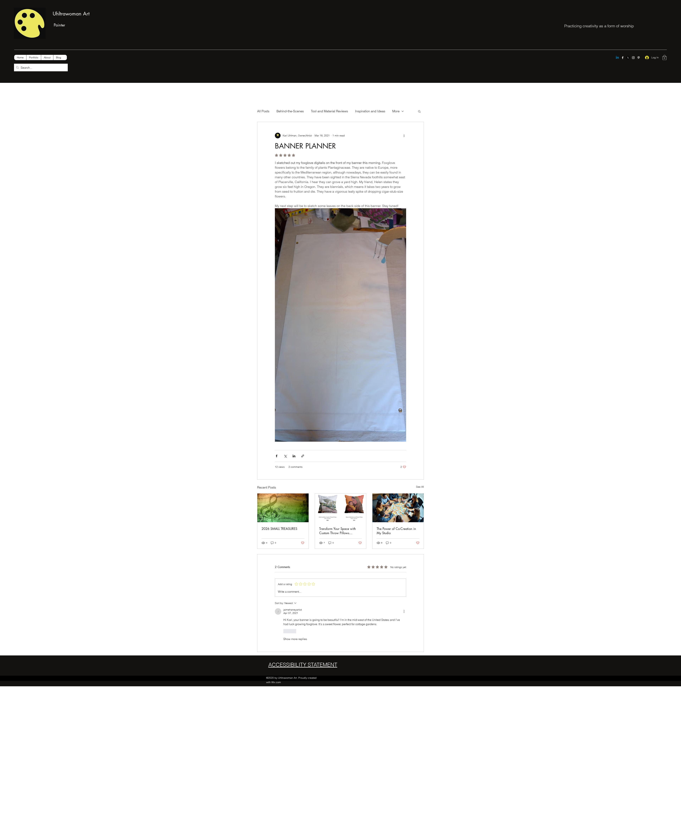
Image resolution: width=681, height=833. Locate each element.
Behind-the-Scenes (290, 111)
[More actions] (404, 135)
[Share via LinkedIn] (294, 456)
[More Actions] (404, 611)
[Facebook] (622, 57)
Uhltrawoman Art (71, 13)
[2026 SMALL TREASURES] (283, 507)
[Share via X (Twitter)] (285, 456)
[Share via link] (302, 456)
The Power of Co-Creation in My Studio (396, 530)
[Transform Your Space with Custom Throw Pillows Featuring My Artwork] (340, 507)
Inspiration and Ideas (370, 111)
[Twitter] (628, 57)
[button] (664, 57)
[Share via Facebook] (276, 456)
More (396, 111)
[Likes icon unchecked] (285, 631)
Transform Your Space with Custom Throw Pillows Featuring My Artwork (337, 530)
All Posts (263, 111)
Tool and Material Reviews (329, 111)
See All (420, 486)
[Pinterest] (638, 57)
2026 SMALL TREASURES (279, 528)
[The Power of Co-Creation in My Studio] (398, 507)
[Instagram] (633, 57)
